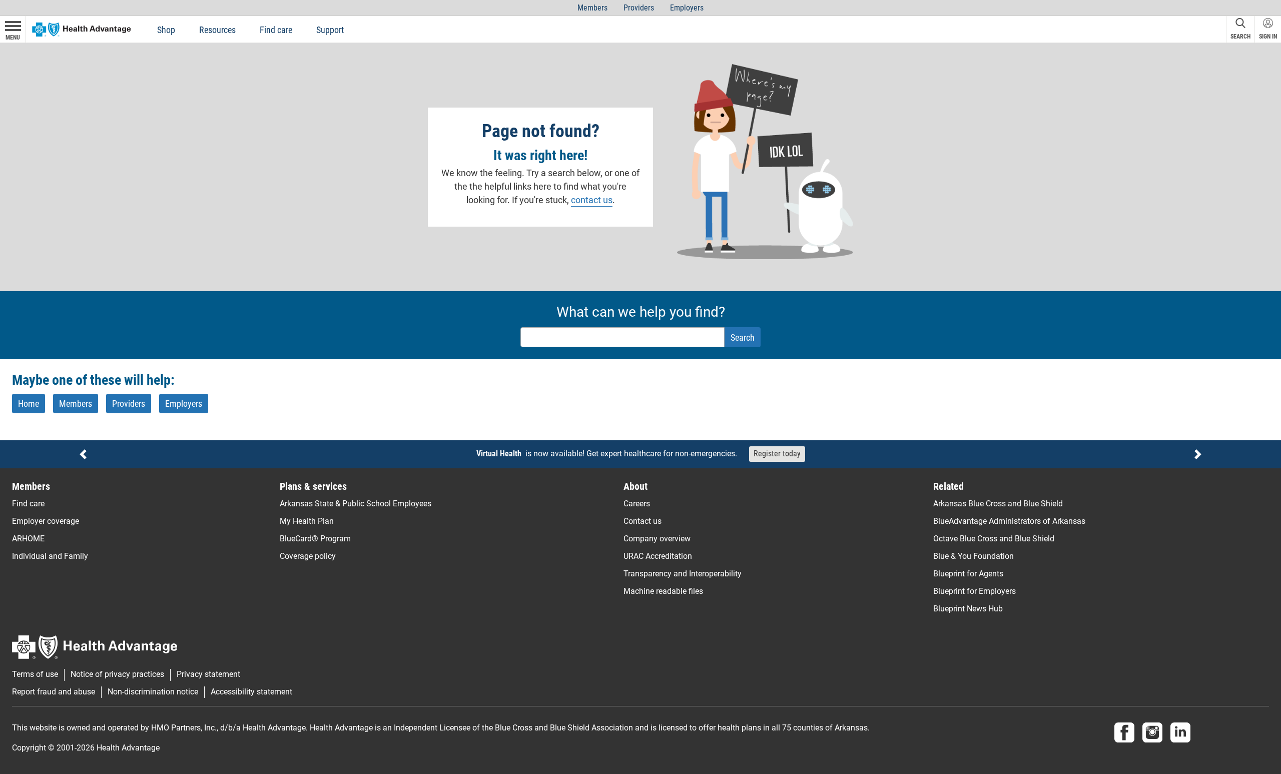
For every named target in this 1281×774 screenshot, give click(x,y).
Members (592, 8)
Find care (276, 30)
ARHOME (28, 538)
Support (330, 30)
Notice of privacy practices (117, 674)
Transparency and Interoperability (682, 573)
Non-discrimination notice (153, 691)
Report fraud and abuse (53, 691)
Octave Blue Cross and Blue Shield (993, 538)
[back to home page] (81, 29)
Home (28, 403)
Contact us (642, 521)
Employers (687, 8)
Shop (166, 30)
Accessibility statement (251, 691)
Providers (638, 8)
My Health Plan (307, 521)
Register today (777, 453)
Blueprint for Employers (974, 591)
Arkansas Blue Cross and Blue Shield (998, 503)
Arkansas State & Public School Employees (355, 503)
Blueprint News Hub (968, 608)
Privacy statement (208, 674)
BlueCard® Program (315, 538)
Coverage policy (308, 556)
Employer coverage (45, 521)
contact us (591, 200)
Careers (636, 503)
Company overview (657, 538)
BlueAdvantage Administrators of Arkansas (1009, 521)
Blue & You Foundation (973, 556)
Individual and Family (50, 556)
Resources (217, 30)
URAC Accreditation (657, 556)
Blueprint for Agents (968, 573)
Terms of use (35, 674)
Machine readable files (663, 591)
